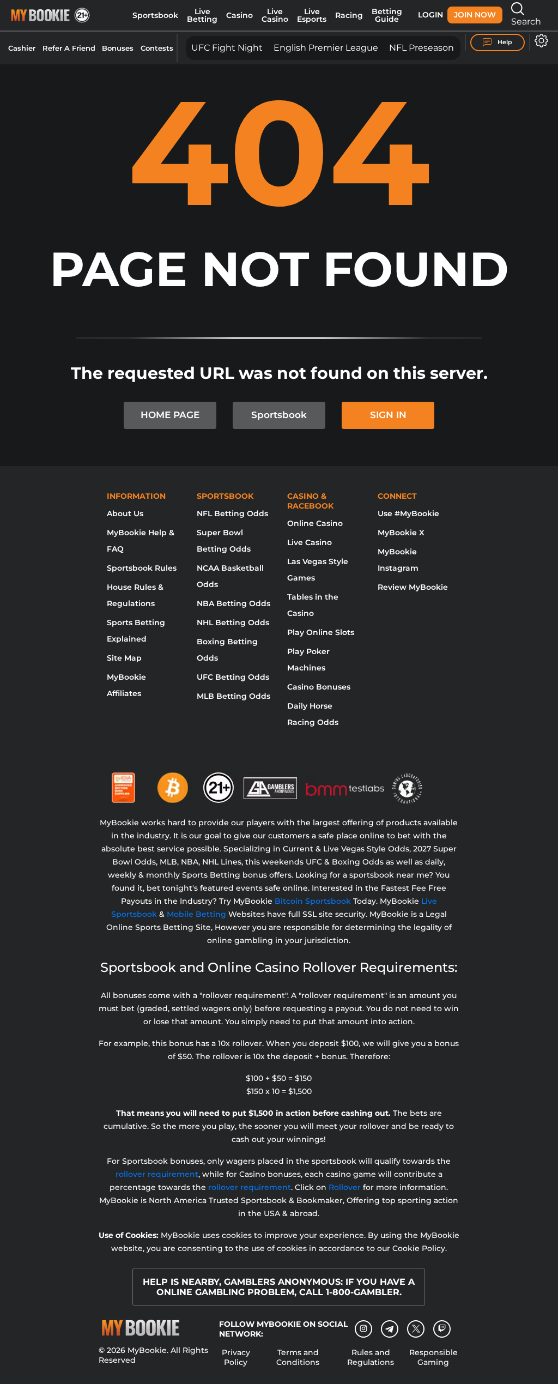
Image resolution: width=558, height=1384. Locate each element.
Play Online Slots (320, 632)
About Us (125, 513)
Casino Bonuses (318, 687)
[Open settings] (539, 40)
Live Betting (202, 15)
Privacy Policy (236, 1357)
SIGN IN (388, 414)
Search (526, 21)
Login (430, 15)
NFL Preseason (421, 48)
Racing (349, 15)
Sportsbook (155, 15)
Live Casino (275, 15)
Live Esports (311, 15)
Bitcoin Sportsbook (313, 901)
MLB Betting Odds (233, 696)
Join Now (475, 15)
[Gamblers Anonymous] (271, 783)
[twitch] (442, 1329)
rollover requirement (157, 1174)
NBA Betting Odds (233, 603)
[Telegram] (389, 1329)
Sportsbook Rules (142, 568)
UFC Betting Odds (233, 677)
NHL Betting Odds (233, 622)
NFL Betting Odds (232, 513)
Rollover (345, 1187)
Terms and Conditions (297, 1357)
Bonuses (118, 48)
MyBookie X (401, 532)
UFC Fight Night (227, 48)
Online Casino (315, 523)
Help (504, 42)
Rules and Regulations (370, 1357)
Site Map (124, 658)
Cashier (21, 48)
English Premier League (326, 48)
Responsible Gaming (433, 1357)
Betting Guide (387, 15)
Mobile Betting (196, 914)
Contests (157, 48)
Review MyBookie (413, 587)
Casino (239, 15)
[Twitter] (416, 1328)
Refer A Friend (69, 48)
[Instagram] (363, 1329)
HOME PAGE (170, 414)
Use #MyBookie (408, 513)
